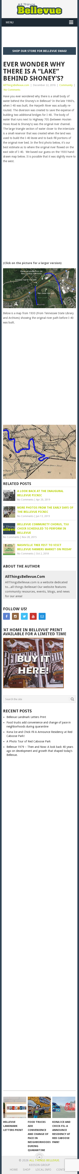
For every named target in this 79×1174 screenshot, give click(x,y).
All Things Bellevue (44, 1160)
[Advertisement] (41, 37)
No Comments (12, 89)
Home (14, 1169)
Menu (10, 22)
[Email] (42, 616)
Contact (62, 1169)
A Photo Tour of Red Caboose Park (28, 741)
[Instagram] (15, 616)
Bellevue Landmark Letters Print (26, 717)
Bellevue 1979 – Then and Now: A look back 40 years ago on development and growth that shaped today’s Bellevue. (39, 750)
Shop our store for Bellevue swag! (39, 51)
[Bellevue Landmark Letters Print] (14, 1107)
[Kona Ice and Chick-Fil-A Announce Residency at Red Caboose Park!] (63, 1107)
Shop (26, 1169)
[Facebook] (6, 616)
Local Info (43, 1169)
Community (66, 85)
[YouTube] (33, 616)
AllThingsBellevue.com (16, 85)
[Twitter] (24, 616)
